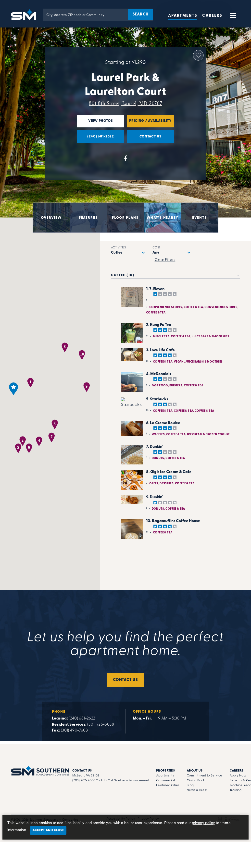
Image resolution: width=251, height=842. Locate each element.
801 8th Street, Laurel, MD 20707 (125, 103)
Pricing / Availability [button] (149, 123)
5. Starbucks (157, 399)
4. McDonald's (158, 374)
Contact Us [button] (144, 139)
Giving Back (196, 780)
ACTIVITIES (118, 247)
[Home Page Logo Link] (24, 14)
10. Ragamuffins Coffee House (173, 521)
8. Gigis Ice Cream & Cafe (168, 472)
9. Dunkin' (154, 497)
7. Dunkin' (154, 447)
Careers (212, 16)
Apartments (183, 16)
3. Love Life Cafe (160, 350)
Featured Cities (167, 785)
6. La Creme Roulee (163, 423)
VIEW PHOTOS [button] (95, 123)
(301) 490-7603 (74, 731)
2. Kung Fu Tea (158, 325)
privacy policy (203, 822)
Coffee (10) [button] (122, 275)
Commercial (165, 780)
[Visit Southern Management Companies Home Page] (40, 770)
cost (156, 247)
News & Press (197, 790)
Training (236, 790)
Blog (190, 785)
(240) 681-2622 (82, 718)
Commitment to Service (204, 775)
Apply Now (238, 775)
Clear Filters (165, 260)
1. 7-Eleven (155, 289)
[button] (233, 17)
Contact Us (125, 680)
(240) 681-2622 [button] (95, 139)
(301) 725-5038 (100, 725)
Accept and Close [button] (48, 830)
